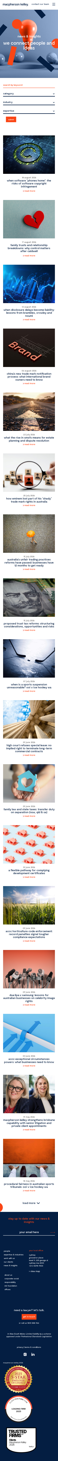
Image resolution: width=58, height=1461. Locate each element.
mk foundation (11, 1286)
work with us (9, 1258)
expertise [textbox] (8, 110)
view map (35, 1271)
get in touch (29, 1316)
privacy (20, 1347)
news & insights (10, 1265)
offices (8, 1289)
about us (8, 1275)
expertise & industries (14, 1254)
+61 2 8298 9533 (36, 1265)
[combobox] (29, 93)
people (7, 1251)
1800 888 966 (33, 1323)
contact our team (40, 4)
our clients (8, 1262)
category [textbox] (8, 93)
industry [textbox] (8, 102)
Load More (29, 1203)
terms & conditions (32, 1347)
